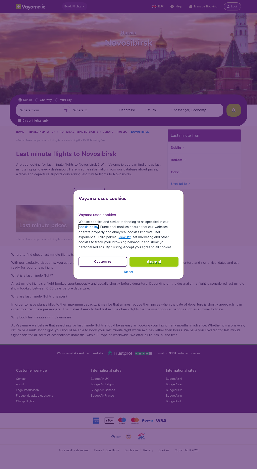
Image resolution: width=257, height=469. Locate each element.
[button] (128, 272)
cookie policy (88, 227)
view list (125, 237)
